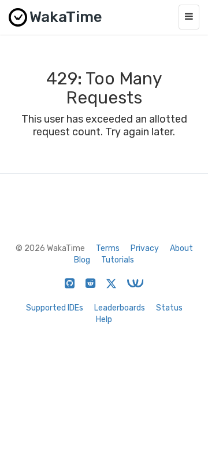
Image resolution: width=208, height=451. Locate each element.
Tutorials (117, 260)
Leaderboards (119, 308)
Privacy (145, 248)
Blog (82, 260)
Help (104, 319)
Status (169, 308)
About (181, 248)
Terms (108, 248)
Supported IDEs (54, 308)
